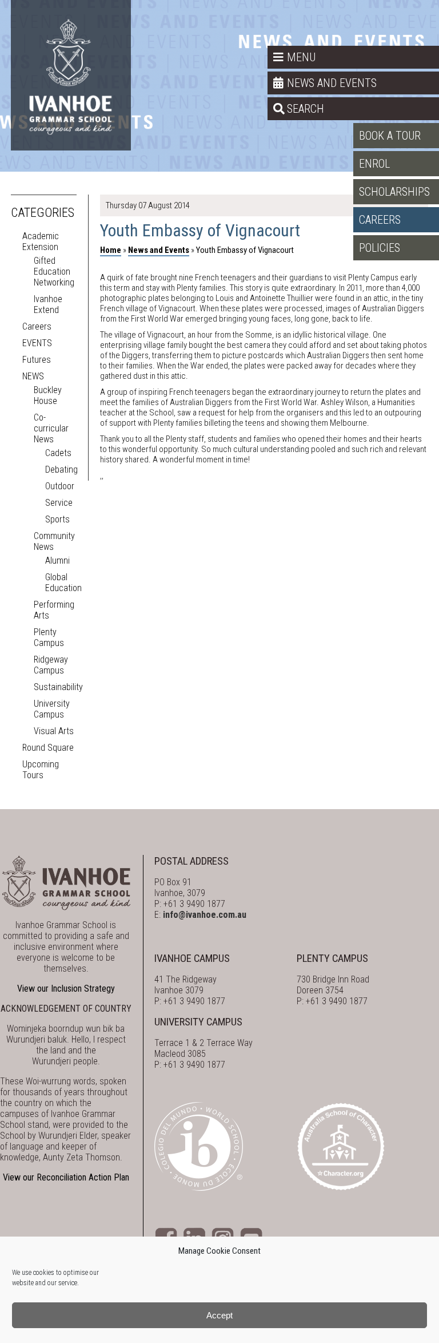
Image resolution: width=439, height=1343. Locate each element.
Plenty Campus (49, 637)
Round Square (48, 747)
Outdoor (59, 486)
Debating (61, 469)
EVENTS (37, 343)
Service (59, 502)
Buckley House (48, 395)
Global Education (63, 582)
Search (305, 109)
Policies (379, 248)
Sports (57, 519)
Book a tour (390, 135)
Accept (219, 1315)
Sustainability (58, 687)
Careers (380, 220)
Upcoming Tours (40, 770)
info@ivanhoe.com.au (204, 914)
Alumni (57, 560)
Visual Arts (54, 731)
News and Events (332, 83)
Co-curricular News (51, 428)
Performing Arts (54, 610)
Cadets (58, 452)
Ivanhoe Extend (48, 304)
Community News (54, 541)
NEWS (33, 376)
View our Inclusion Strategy (66, 988)
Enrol (374, 164)
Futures (36, 359)
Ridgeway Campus (51, 665)
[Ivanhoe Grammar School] (71, 75)
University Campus (52, 709)
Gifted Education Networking (54, 271)
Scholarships (394, 192)
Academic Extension (40, 241)
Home (110, 250)
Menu (301, 57)
